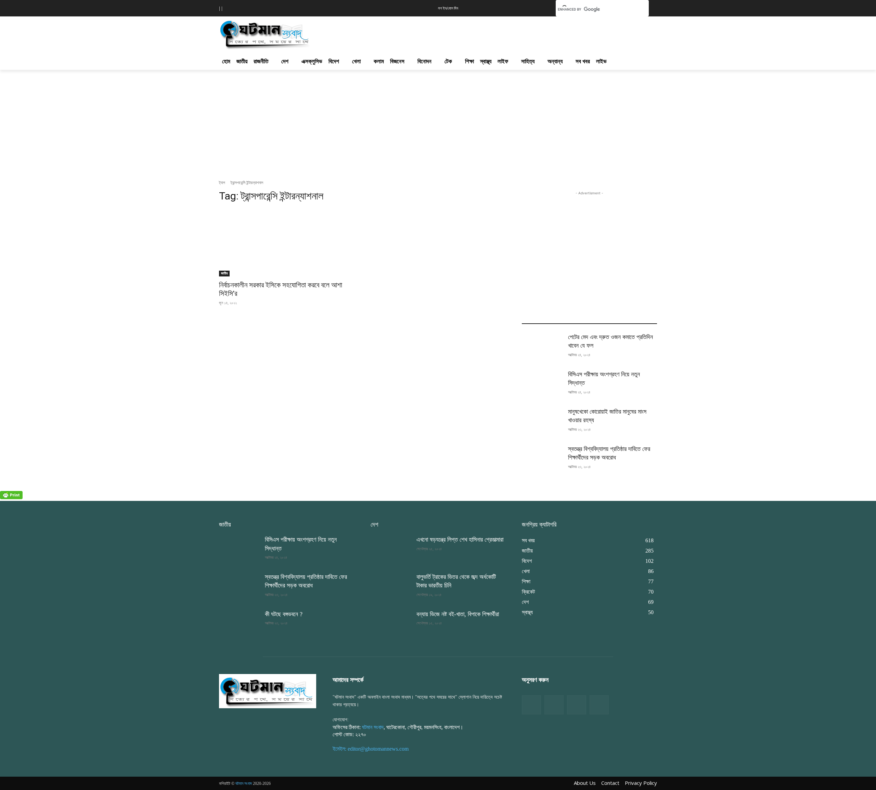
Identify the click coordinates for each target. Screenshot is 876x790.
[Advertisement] (475, 32)
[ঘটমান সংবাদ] (284, 33)
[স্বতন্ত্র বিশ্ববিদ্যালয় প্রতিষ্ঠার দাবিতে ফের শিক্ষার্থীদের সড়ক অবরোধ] (542, 459)
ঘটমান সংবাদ (373, 727)
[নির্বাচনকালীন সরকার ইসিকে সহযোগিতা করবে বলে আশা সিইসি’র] (286, 242)
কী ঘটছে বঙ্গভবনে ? (283, 614)
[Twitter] (554, 704)
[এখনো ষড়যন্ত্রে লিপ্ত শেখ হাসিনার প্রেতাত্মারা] (391, 549)
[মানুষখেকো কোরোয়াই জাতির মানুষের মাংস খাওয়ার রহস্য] (542, 421)
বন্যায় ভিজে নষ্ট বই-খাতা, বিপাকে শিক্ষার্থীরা (457, 614)
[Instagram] (576, 704)
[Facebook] (531, 704)
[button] (540, 7)
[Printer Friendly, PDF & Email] (11, 497)
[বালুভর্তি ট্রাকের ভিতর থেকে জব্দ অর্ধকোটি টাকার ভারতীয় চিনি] (391, 587)
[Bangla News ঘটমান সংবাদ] (267, 690)
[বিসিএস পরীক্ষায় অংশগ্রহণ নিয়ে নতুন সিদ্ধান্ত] (542, 384)
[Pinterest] (599, 704)
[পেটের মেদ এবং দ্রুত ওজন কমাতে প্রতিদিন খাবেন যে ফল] (542, 347)
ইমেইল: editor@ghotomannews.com (371, 749)
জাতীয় (224, 273)
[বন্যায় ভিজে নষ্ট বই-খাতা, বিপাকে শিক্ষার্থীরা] (391, 624)
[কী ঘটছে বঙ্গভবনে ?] (239, 624)
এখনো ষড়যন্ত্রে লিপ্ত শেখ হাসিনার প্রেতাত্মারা (459, 539)
